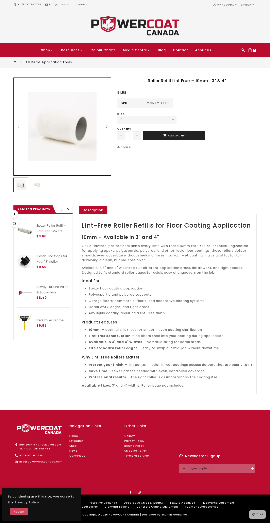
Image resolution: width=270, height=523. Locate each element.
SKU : (125, 103)
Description (93, 210)
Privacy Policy (134, 441)
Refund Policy (134, 446)
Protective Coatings (102, 503)
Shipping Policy (135, 451)
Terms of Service (136, 456)
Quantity (124, 129)
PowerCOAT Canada (124, 514)
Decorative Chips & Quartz (143, 503)
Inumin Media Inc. (175, 514)
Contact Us (77, 456)
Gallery (129, 436)
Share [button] (125, 147)
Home (73, 436)
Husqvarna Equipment (218, 503)
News (73, 451)
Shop (73, 446)
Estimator (76, 441)
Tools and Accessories (201, 507)
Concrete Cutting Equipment (157, 507)
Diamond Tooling (117, 507)
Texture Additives (182, 503)
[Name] (252, 468)
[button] (106, 126)
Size (121, 114)
